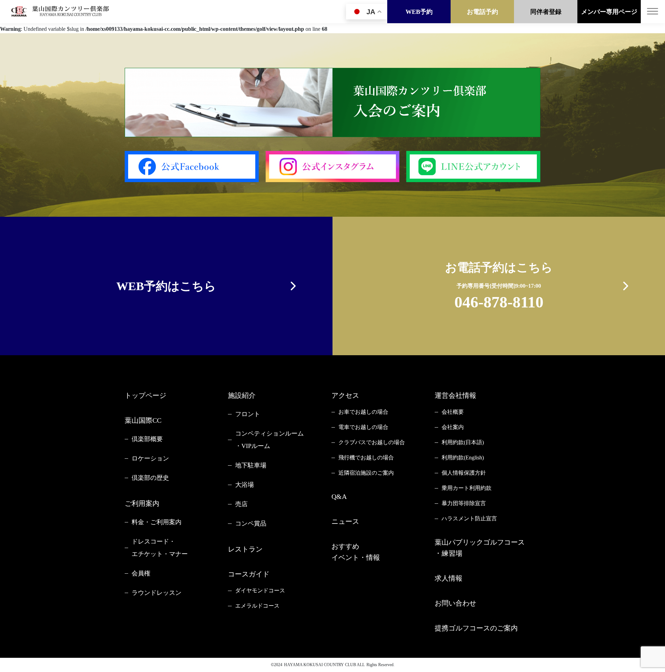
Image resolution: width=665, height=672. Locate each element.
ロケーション (150, 458)
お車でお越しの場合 (363, 412)
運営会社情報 (455, 395)
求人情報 (448, 578)
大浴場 (244, 484)
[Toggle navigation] (653, 11)
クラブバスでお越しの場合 (371, 442)
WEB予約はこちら (166, 286)
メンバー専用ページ (609, 11)
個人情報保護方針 (464, 473)
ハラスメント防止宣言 (469, 518)
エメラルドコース (257, 606)
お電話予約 (482, 11)
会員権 (141, 573)
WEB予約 (419, 11)
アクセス (345, 395)
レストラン (245, 549)
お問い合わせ (455, 603)
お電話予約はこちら (499, 286)
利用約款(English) (463, 457)
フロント (247, 414)
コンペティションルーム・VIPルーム (269, 439)
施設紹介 (242, 395)
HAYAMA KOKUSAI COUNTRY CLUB (320, 664)
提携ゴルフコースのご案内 (476, 628)
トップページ (145, 395)
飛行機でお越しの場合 (366, 457)
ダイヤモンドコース (260, 590)
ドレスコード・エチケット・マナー (160, 547)
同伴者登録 (545, 11)
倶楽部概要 (147, 439)
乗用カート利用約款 (466, 488)
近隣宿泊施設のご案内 (366, 473)
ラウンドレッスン (156, 592)
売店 (241, 504)
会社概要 (453, 412)
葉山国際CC (143, 420)
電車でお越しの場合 (363, 427)
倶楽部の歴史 (150, 477)
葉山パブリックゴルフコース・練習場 (480, 547)
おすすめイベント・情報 (355, 552)
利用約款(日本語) (463, 442)
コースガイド (248, 574)
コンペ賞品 (250, 523)
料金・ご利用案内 (156, 522)
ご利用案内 (142, 503)
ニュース (345, 521)
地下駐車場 (250, 465)
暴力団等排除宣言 (464, 503)
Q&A (339, 496)
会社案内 (453, 427)
